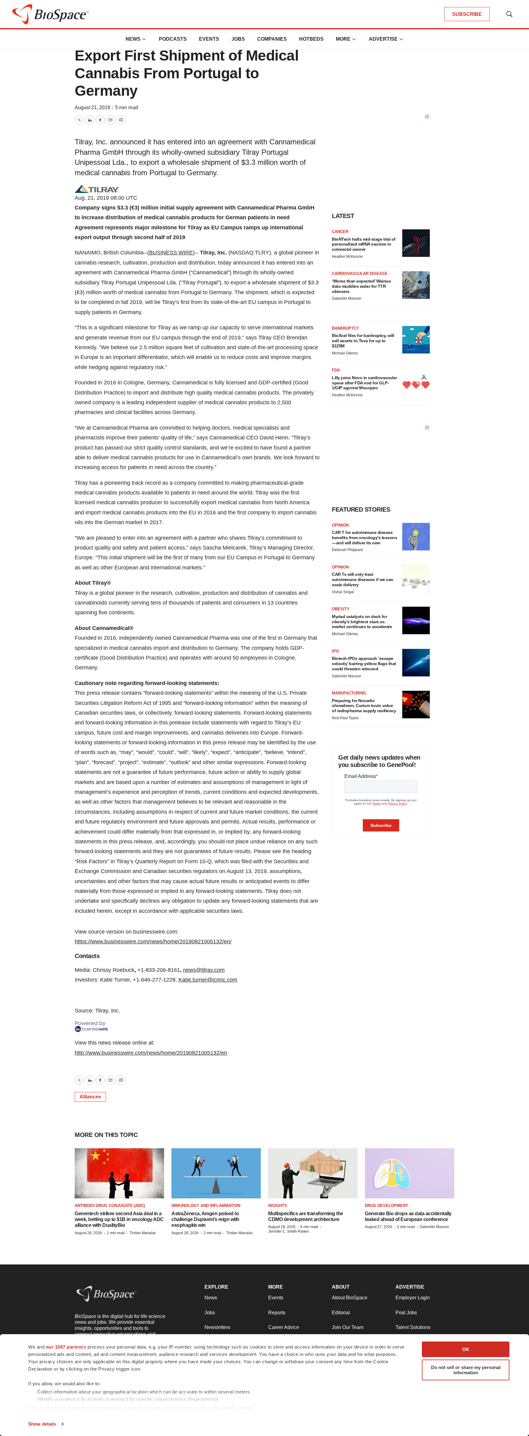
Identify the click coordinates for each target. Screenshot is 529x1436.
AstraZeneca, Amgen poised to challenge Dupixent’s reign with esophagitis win (205, 1219)
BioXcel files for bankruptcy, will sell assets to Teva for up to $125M (363, 340)
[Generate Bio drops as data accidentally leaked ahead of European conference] (409, 1173)
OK (465, 1349)
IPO (335, 651)
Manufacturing (349, 693)
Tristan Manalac (142, 1233)
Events (209, 39)
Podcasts (173, 39)
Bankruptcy (345, 328)
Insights (277, 1205)
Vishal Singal (343, 592)
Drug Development (386, 1205)
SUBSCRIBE (467, 14)
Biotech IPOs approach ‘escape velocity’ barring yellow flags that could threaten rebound (364, 663)
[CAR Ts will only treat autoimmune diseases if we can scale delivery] (416, 578)
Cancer (340, 231)
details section (237, 1407)
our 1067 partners (66, 1346)
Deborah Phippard (347, 550)
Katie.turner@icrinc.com (207, 980)
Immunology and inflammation (205, 1205)
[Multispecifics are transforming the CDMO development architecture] (313, 1173)
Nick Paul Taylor (345, 718)
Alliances (90, 1096)
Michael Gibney (345, 353)
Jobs (238, 39)
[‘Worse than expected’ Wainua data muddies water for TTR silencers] (416, 285)
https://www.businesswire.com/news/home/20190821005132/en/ (153, 941)
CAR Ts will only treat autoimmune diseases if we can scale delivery (362, 579)
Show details (42, 1424)
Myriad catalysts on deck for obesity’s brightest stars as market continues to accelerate (362, 621)
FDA (336, 370)
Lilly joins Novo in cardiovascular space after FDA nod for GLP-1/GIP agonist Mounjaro (364, 382)
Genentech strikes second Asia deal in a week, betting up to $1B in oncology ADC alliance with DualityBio (119, 1219)
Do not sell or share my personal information (466, 1370)
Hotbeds (311, 39)
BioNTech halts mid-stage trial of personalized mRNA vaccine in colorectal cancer (364, 244)
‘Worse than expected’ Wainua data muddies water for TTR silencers (361, 286)
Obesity (341, 609)
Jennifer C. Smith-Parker (288, 1231)
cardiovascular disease (360, 273)
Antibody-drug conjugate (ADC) (110, 1205)
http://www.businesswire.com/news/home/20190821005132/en (151, 1053)
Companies (272, 39)
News (133, 39)
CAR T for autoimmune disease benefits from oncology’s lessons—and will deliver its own (364, 537)
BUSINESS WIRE (171, 253)
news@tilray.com (204, 970)
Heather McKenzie (347, 256)
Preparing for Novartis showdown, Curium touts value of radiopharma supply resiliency (364, 705)
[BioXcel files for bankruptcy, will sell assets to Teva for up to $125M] (416, 339)
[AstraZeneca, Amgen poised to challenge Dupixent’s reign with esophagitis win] (216, 1173)
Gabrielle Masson (346, 298)
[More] (144, 39)
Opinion (340, 525)
